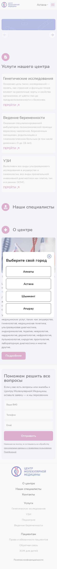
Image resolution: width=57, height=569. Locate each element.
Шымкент (28, 296)
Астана (28, 284)
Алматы (28, 272)
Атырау (28, 308)
